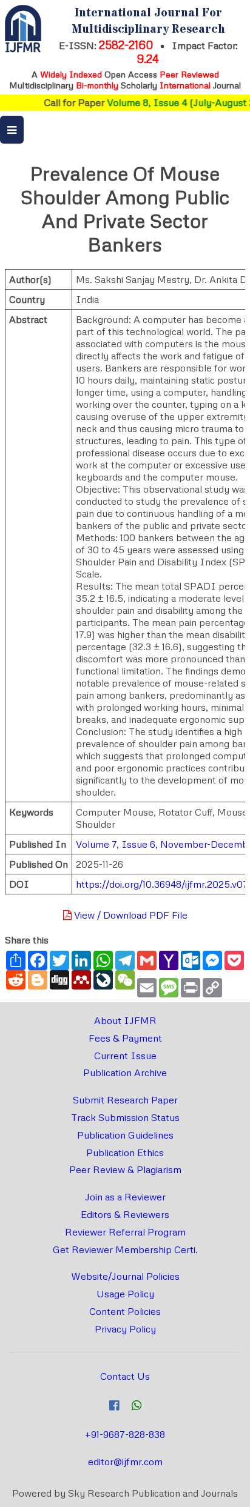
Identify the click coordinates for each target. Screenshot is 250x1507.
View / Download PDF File (129, 915)
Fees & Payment (125, 1038)
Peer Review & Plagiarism (125, 1169)
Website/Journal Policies (125, 1276)
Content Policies (125, 1311)
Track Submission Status (125, 1117)
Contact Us (125, 1376)
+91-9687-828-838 (125, 1434)
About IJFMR (125, 1020)
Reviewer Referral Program (125, 1232)
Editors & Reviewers (125, 1214)
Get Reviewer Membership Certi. (125, 1249)
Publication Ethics (125, 1152)
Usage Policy (125, 1294)
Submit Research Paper (125, 1100)
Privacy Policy (125, 1329)
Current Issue (125, 1056)
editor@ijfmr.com (125, 1461)
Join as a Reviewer (125, 1197)
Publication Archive (125, 1072)
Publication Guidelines (125, 1135)
